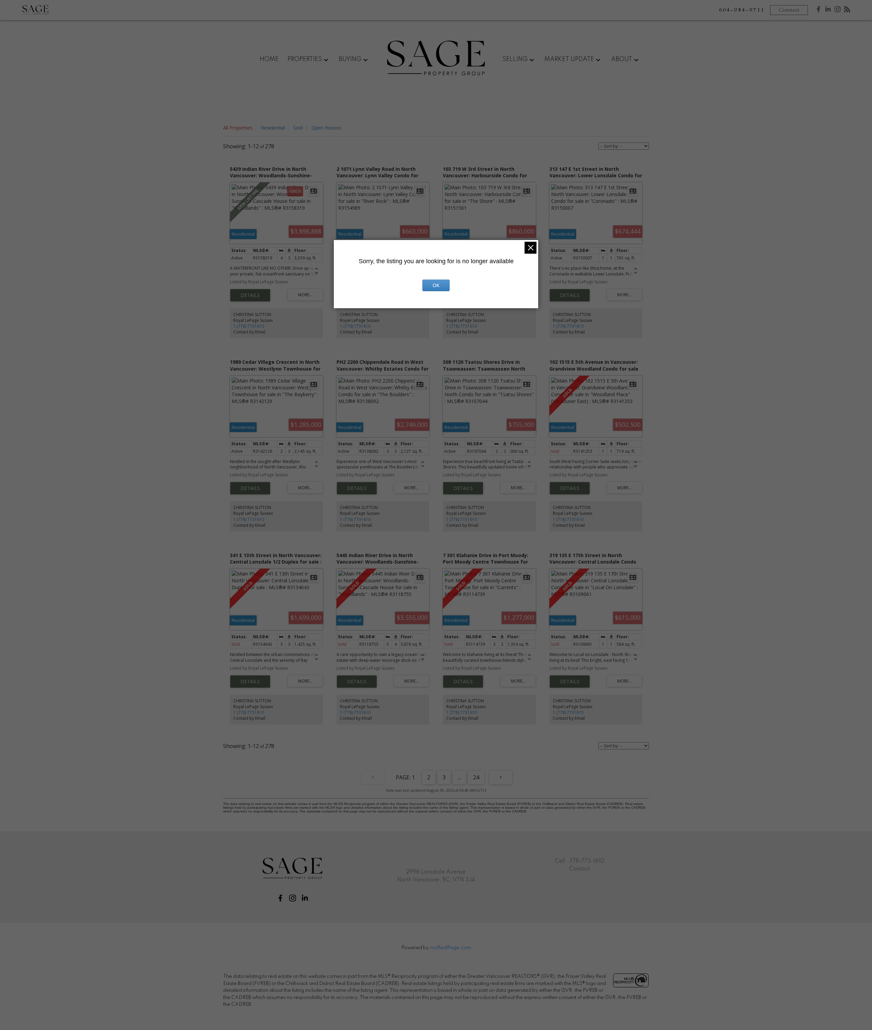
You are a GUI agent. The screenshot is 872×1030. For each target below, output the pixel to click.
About (621, 59)
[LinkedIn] (828, 11)
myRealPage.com (450, 947)
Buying (350, 59)
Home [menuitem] (269, 59)
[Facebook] (818, 11)
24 (476, 777)
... (459, 777)
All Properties (237, 127)
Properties (304, 59)
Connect (789, 10)
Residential (273, 127)
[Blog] (847, 11)
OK (436, 285)
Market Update (569, 59)
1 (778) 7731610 (248, 326)
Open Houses (326, 127)
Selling (515, 59)
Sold (298, 127)
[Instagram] (838, 11)
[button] (280, 898)
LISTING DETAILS (250, 295)
